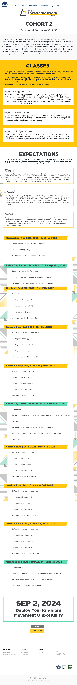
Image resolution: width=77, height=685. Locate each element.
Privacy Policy (46, 680)
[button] (17, 5)
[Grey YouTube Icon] (44, 678)
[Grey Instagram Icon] (35, 678)
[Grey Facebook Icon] (30, 678)
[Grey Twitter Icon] (39, 678)
